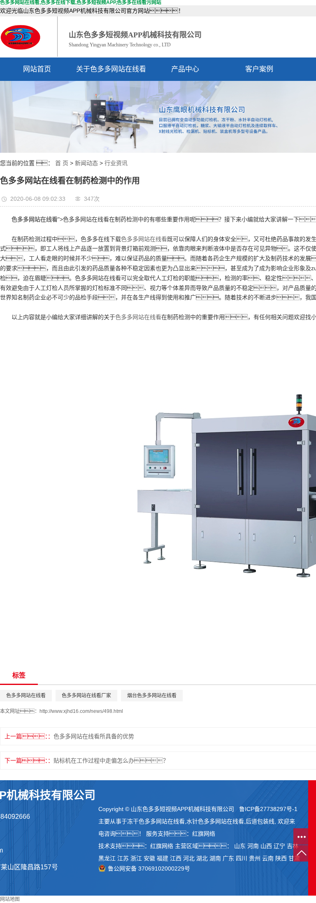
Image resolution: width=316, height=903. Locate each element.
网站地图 (10, 899)
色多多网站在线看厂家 (86, 696)
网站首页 (37, 69)
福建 (162, 858)
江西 (175, 858)
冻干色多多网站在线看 (156, 821)
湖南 (215, 858)
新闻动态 (86, 163)
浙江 (136, 858)
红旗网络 (203, 833)
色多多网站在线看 (144, 239)
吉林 (292, 846)
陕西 (281, 858)
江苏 (123, 858)
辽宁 (279, 846)
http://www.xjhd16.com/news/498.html (81, 711)
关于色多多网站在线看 (111, 69)
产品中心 (185, 69)
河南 (253, 846)
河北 (189, 858)
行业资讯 (116, 163)
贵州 (254, 858)
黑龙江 (107, 858)
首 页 (61, 163)
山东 (240, 846)
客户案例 (259, 69)
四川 (241, 858)
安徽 (149, 858)
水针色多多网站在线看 (215, 821)
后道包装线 (260, 821)
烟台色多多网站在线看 (152, 696)
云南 (268, 858)
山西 (266, 846)
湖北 (202, 858)
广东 (228, 858)
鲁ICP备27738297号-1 (268, 809)
